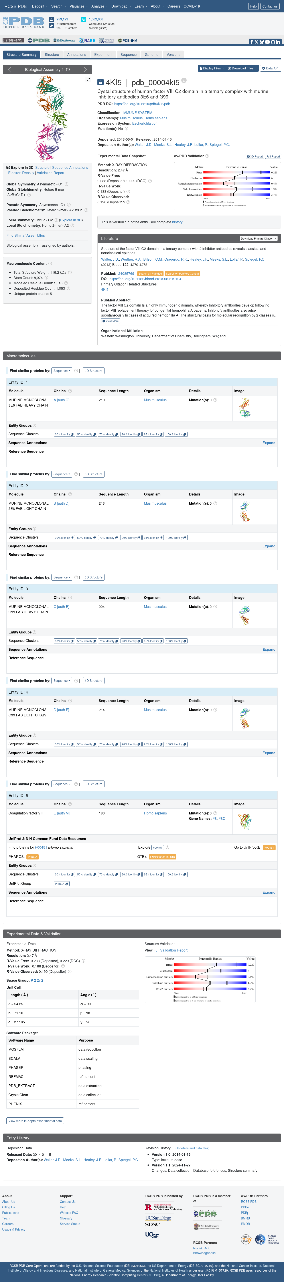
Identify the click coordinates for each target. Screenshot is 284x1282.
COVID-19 (192, 6)
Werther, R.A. (131, 259)
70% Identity (106, 434)
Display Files (212, 68)
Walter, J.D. (143, 144)
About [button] (156, 6)
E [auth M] (61, 813)
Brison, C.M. (153, 259)
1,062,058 (96, 19)
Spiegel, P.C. (219, 144)
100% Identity (174, 434)
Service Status (70, 1223)
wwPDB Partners (254, 1195)
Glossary (66, 1218)
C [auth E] (61, 606)
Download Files (242, 68)
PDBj (244, 1212)
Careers (174, 6)
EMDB (245, 1223)
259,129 (62, 19)
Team (6, 1218)
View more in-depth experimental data (35, 1121)
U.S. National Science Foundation (99, 1265)
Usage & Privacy (13, 1229)
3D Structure (94, 370)
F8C (222, 818)
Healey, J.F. (183, 144)
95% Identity (151, 434)
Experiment (103, 54)
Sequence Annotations (70, 167)
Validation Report (50, 172)
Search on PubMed (150, 273)
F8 (215, 818)
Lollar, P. (201, 144)
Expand (269, 442)
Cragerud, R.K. (176, 259)
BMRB (245, 1218)
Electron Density (21, 172)
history (177, 221)
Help (253, 6)
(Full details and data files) (190, 1148)
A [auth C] (61, 399)
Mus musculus (131, 117)
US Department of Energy (170, 1265)
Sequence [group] (60, 370)
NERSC (153, 1275)
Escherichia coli (144, 123)
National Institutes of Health (169, 1270)
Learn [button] (140, 6)
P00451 (41, 847)
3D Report (256, 156)
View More (112, 321)
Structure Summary (21, 54)
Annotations (76, 54)
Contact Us (67, 1201)
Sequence (128, 54)
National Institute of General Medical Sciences (107, 1270)
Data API (272, 68)
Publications (10, 1212)
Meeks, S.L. (163, 144)
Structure (52, 54)
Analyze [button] (98, 6)
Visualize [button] (77, 6)
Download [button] (119, 6)
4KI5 (104, 289)
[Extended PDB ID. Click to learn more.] (184, 80)
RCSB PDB (15, 6)
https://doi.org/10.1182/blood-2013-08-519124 (145, 278)
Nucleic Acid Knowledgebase (204, 1250)
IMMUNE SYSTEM (137, 112)
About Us (8, 1201)
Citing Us (8, 1207)
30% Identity (62, 434)
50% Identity (84, 434)
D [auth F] (61, 709)
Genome (151, 54)
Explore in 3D (71, 219)
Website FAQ (69, 1212)
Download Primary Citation (257, 238)
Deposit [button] (38, 6)
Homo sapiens (155, 117)
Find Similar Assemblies (25, 235)
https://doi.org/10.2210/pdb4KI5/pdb (142, 103)
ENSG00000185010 (162, 857)
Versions (173, 54)
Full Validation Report (170, 950)
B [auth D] (61, 503)
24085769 (126, 273)
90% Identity (129, 434)
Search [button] (57, 6)
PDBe (245, 1207)
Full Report (273, 156)
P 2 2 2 (38, 980)
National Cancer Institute (244, 1265)
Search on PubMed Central (182, 273)
